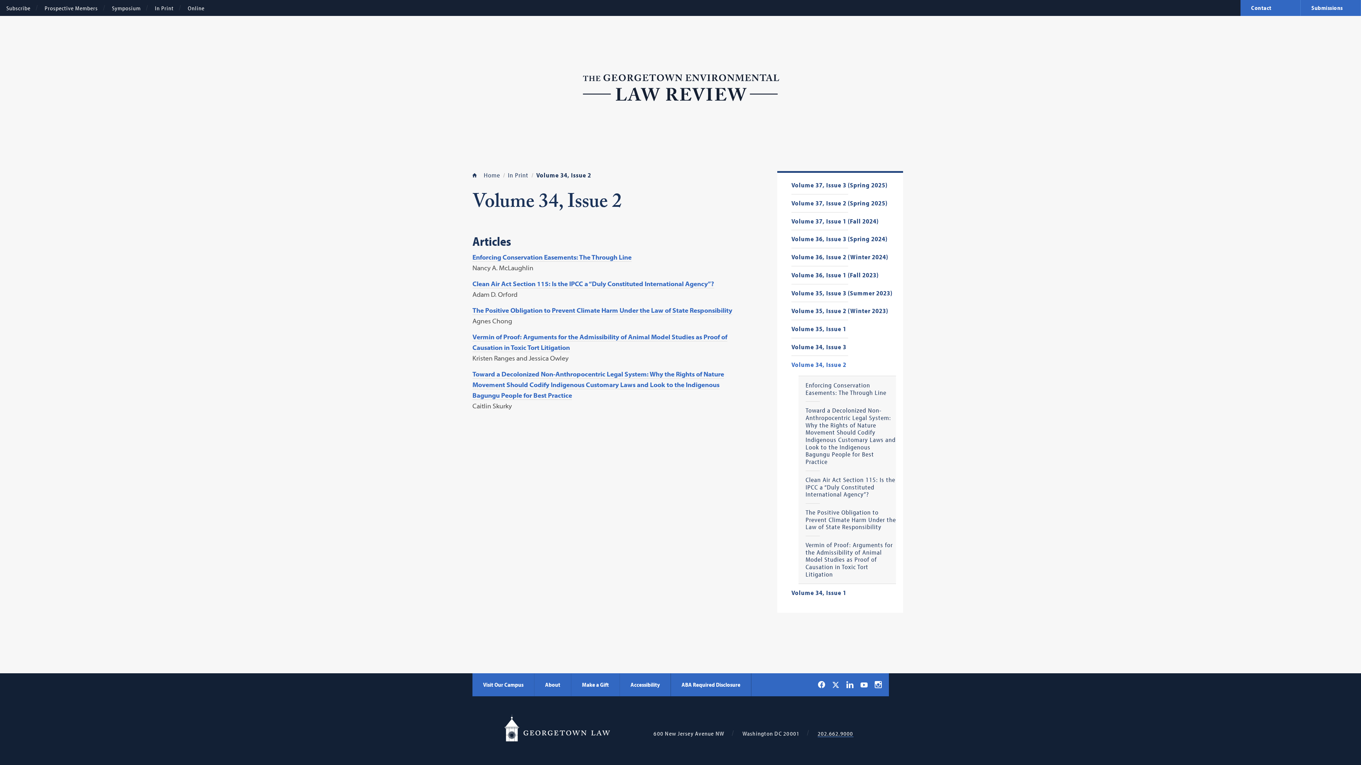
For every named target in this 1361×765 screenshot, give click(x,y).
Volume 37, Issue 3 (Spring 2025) (839, 185)
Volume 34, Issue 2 (818, 365)
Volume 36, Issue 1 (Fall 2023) (835, 275)
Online (196, 8)
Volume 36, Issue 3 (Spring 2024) (839, 239)
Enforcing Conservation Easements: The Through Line (846, 389)
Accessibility (645, 684)
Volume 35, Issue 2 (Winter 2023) (839, 311)
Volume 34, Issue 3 (818, 347)
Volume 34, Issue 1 (818, 593)
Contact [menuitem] (1261, 7)
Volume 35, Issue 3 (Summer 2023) (841, 293)
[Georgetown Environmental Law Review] (680, 86)
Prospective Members (71, 8)
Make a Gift (595, 684)
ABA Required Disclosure (711, 684)
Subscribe (18, 8)
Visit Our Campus (503, 684)
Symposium (126, 8)
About (552, 684)
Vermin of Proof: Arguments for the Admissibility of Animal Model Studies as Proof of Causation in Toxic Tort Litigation (849, 560)
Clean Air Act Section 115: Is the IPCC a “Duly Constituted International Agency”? (850, 487)
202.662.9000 (835, 733)
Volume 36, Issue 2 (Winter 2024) (839, 257)
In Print (164, 8)
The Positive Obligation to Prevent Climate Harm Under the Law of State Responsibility (851, 520)
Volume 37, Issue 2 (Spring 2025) (839, 203)
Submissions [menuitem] (1327, 7)
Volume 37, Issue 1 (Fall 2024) (835, 221)
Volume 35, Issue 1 (818, 329)
